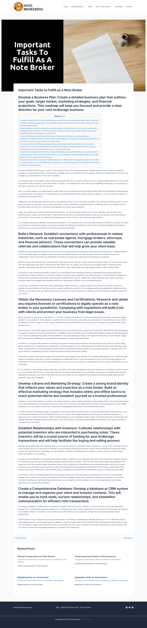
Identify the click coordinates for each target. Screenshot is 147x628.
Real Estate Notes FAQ (69, 607)
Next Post (128, 538)
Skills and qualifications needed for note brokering (112, 580)
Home (66, 7)
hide (63, 116)
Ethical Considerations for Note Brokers (36, 556)
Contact (129, 7)
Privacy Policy (85, 607)
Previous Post (20, 538)
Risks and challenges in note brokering (108, 559)
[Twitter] (129, 607)
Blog (58, 607)
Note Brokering (77, 7)
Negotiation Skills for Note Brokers (91, 577)
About (90, 7)
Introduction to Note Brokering (27, 559)
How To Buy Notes (103, 7)
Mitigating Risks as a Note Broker (33, 577)
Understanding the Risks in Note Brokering (95, 556)
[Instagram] (133, 607)
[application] (84, 7)
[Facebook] (127, 607)
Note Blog (119, 7)
